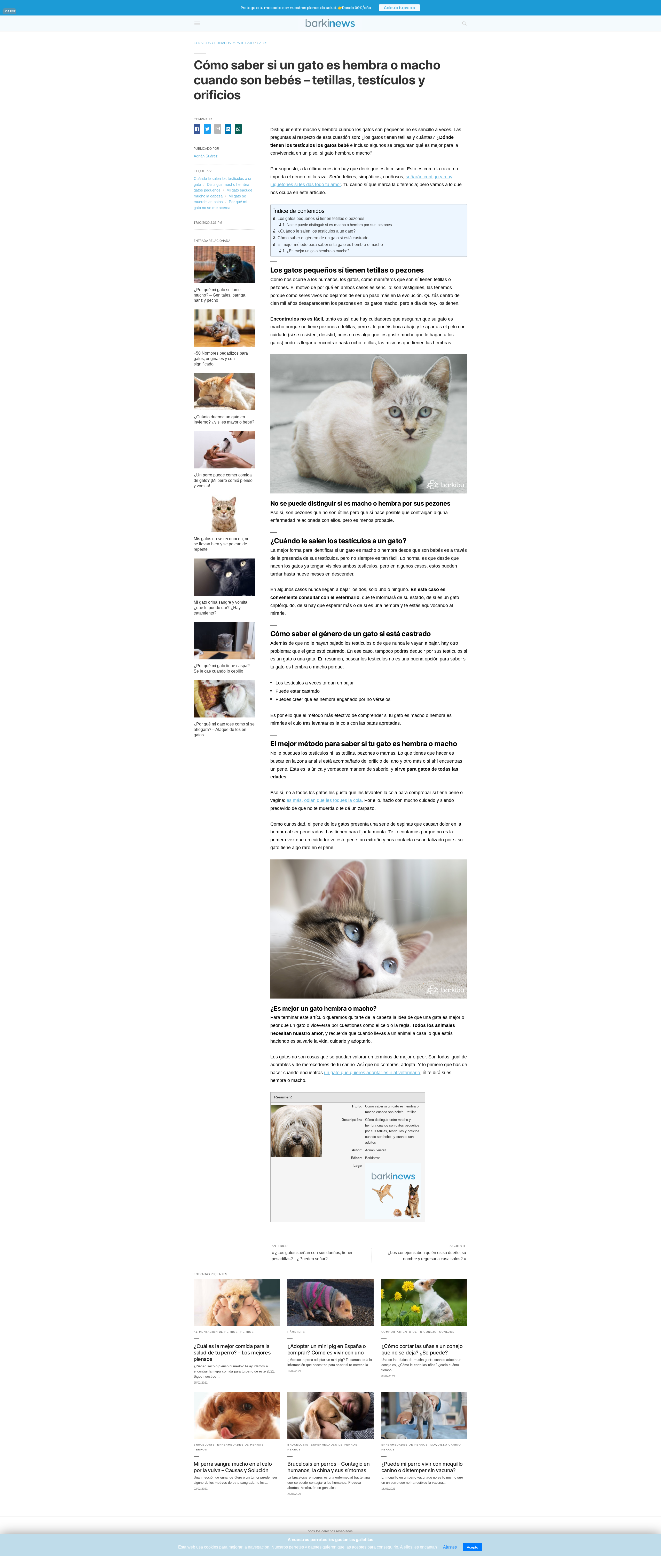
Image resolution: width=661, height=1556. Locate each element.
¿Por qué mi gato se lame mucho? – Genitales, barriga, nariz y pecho (220, 295)
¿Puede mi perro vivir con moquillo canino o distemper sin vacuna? (422, 1467)
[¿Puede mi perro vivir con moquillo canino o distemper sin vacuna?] (424, 1437)
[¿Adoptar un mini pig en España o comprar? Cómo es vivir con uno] (330, 1324)
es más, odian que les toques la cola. (325, 800)
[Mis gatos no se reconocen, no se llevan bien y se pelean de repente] (224, 531)
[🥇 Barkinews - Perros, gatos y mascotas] (330, 23)
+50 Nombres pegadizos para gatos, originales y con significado (221, 358)
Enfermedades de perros (240, 1444)
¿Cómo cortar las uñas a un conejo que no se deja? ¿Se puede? (422, 1349)
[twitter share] (207, 129)
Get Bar (9, 11)
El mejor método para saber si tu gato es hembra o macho (330, 244)
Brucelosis (204, 1444)
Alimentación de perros (216, 1331)
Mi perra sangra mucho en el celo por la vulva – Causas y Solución (233, 1467)
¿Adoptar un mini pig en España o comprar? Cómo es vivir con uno (326, 1349)
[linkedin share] (228, 129)
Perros (247, 1331)
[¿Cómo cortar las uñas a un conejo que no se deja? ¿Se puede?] (424, 1324)
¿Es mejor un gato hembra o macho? (318, 251)
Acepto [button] (472, 1547)
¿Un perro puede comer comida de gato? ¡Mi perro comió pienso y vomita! (223, 480)
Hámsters (296, 1331)
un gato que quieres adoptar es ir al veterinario (372, 1072)
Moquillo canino (445, 1444)
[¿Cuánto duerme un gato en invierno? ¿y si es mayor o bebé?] (224, 409)
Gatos (262, 43)
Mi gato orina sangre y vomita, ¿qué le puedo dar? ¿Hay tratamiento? (221, 607)
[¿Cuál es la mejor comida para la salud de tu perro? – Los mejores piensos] (237, 1324)
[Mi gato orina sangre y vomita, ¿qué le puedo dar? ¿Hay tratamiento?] (224, 594)
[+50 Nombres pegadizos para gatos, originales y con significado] (224, 345)
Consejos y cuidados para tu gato (224, 43)
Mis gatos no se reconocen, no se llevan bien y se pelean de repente (221, 544)
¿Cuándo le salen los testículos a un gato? (317, 231)
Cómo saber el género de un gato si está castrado (323, 237)
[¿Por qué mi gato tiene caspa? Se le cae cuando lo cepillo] (224, 658)
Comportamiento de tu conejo (409, 1331)
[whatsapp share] (238, 129)
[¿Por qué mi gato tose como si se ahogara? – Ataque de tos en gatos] (224, 716)
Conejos (447, 1331)
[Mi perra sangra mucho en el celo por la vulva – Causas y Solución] (237, 1437)
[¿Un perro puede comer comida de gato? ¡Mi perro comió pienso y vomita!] (224, 467)
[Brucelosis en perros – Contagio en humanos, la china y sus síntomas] (330, 1437)
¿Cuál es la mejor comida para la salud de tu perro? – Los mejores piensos (232, 1352)
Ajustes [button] (450, 1547)
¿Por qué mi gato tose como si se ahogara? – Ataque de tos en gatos (224, 729)
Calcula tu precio (399, 7)
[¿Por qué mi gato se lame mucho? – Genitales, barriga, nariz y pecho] (224, 282)
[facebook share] (197, 129)
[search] (464, 23)
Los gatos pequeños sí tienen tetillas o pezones (321, 218)
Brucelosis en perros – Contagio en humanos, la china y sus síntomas (328, 1467)
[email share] (217, 129)
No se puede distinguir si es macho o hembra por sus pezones (339, 225)
